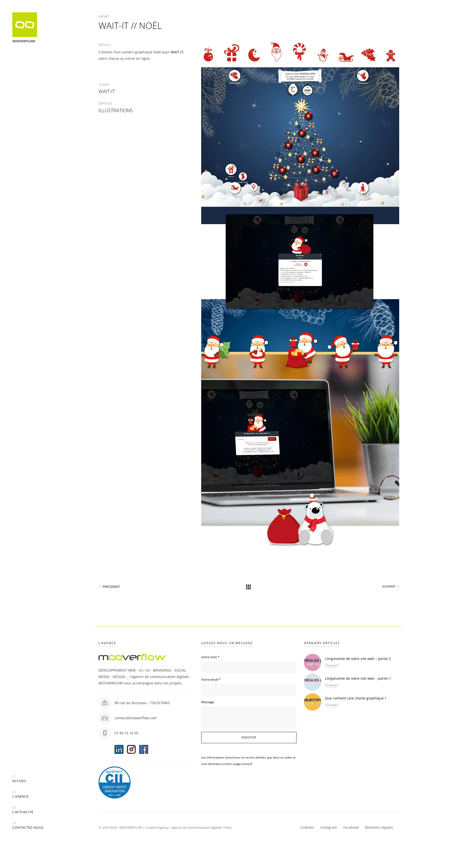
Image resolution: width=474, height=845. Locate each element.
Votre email (210, 679)
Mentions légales (379, 827)
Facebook (351, 827)
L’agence (20, 794)
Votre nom (210, 657)
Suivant (388, 586)
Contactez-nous (27, 825)
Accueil (19, 778)
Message (207, 702)
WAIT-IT (177, 52)
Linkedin (307, 827)
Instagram (328, 827)
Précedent (111, 586)
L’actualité (22, 809)
